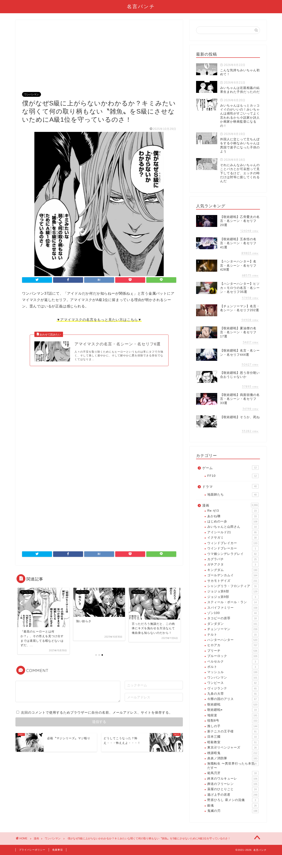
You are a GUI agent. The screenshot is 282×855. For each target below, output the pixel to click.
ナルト (232, 634)
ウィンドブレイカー (232, 543)
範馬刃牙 (232, 773)
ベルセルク (231, 661)
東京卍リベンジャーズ (232, 747)
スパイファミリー (232, 607)
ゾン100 (232, 613)
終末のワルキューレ (232, 778)
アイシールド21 (232, 532)
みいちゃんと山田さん (232, 526)
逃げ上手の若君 (232, 794)
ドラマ (229, 486)
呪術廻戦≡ (232, 709)
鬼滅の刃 (232, 810)
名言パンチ (141, 6)
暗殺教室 (232, 742)
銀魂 (232, 805)
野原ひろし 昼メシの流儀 (231, 800)
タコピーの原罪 (232, 618)
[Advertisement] (99, 59)
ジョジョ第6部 (232, 591)
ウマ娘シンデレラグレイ (232, 554)
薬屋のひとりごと (232, 789)
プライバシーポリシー (32, 849)
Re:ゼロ (232, 510)
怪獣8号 (232, 720)
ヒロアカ (232, 645)
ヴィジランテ (232, 688)
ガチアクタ (231, 564)
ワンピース (232, 683)
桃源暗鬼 (232, 753)
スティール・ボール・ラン (232, 602)
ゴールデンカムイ (232, 575)
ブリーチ (232, 650)
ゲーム (229, 468)
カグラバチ (232, 559)
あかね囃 (232, 516)
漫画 (230, 505)
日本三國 (232, 736)
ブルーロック (232, 656)
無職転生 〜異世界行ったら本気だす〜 (232, 765)
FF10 (232, 475)
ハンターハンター (232, 640)
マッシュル (232, 672)
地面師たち (232, 494)
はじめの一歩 (232, 521)
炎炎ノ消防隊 (232, 758)
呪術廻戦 (232, 704)
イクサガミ (232, 537)
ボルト (231, 666)
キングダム (232, 570)
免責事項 (57, 849)
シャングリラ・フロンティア (232, 586)
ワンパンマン (31, 94)
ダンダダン (232, 623)
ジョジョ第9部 (231, 597)
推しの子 (232, 726)
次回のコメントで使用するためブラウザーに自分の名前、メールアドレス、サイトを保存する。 (97, 712)
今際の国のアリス (232, 699)
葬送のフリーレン (232, 784)
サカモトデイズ (232, 580)
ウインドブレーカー (231, 548)
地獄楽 (232, 715)
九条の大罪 (232, 693)
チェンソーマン (232, 629)
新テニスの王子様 (232, 731)
